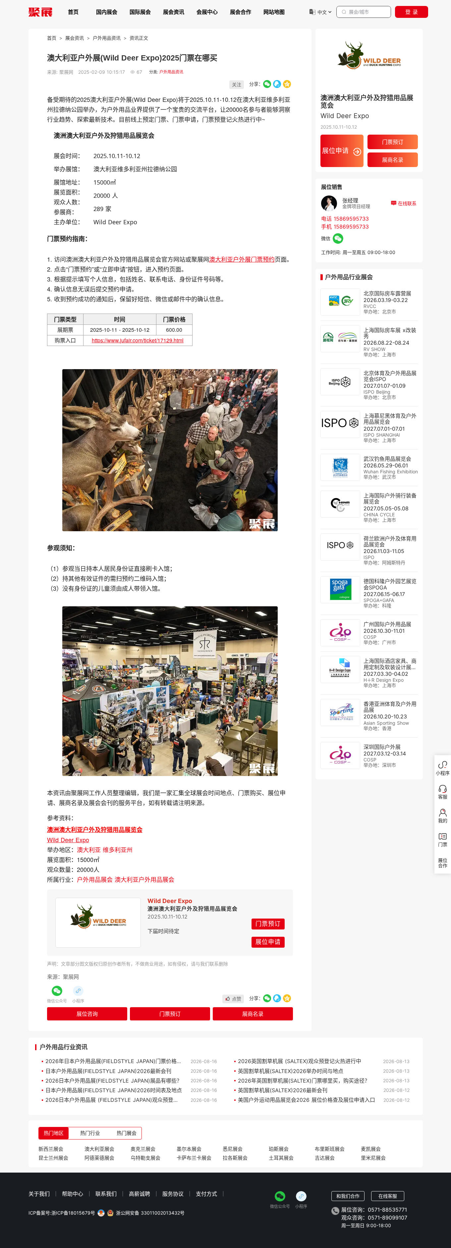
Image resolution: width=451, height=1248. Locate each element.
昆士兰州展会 (53, 1158)
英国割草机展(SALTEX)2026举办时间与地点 (290, 1071)
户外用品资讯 (107, 38)
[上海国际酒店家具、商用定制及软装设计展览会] (340, 669)
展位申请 (268, 942)
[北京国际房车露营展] (340, 302)
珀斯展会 (279, 1149)
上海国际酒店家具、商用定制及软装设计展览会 (390, 667)
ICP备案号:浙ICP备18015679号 (61, 1213)
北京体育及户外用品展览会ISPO (390, 376)
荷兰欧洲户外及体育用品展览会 (390, 541)
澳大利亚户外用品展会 (144, 879)
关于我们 (39, 1193)
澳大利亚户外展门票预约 (242, 259)
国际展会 (140, 12)
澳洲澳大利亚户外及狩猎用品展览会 (94, 829)
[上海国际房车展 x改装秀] (340, 339)
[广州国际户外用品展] (340, 633)
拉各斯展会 (235, 1158)
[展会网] (40, 12)
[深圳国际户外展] (340, 755)
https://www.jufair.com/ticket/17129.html (138, 340)
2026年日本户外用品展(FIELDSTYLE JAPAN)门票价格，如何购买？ (126, 1061)
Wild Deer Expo (68, 839)
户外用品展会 (96, 879)
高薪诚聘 (139, 1193)
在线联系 (406, 203)
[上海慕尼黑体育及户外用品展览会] (340, 424)
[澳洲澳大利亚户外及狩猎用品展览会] (98, 922)
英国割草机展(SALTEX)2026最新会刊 (282, 1090)
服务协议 (173, 1193)
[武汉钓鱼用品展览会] (340, 467)
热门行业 (90, 1133)
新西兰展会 (50, 1149)
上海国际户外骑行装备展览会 (390, 498)
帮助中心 (72, 1193)
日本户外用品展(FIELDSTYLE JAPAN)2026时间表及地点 (113, 1090)
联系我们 (106, 1193)
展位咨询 (87, 1014)
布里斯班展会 (330, 1149)
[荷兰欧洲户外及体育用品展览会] (340, 547)
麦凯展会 (371, 1149)
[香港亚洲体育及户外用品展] (340, 712)
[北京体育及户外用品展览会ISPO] (340, 382)
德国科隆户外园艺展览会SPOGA (390, 584)
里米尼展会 (373, 1158)
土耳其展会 (281, 1158)
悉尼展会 (233, 1149)
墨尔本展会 (189, 1149)
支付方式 (206, 1193)
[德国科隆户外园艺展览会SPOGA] (340, 590)
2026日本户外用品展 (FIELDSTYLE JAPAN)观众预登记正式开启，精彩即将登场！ (143, 1100)
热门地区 (54, 1133)
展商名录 (252, 1014)
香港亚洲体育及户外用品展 (390, 707)
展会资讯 (173, 12)
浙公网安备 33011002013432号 (150, 1213)
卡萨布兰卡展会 (194, 1158)
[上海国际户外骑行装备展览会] (340, 504)
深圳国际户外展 (382, 747)
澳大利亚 (90, 849)
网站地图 (274, 12)
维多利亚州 (118, 849)
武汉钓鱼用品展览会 (387, 458)
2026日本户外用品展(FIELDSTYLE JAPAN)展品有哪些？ (113, 1080)
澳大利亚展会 (99, 1149)
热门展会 (127, 1133)
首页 (73, 12)
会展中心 (207, 12)
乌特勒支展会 (145, 1158)
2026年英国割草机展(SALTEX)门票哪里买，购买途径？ (304, 1080)
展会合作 (240, 12)
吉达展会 (325, 1158)
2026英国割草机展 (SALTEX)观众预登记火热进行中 (299, 1061)
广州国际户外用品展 (387, 624)
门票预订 (268, 924)
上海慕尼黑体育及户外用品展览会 (390, 418)
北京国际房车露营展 (387, 293)
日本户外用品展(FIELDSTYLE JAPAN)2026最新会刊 (108, 1071)
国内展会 (106, 12)
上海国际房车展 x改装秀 (390, 333)
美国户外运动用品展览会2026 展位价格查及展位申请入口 (306, 1100)
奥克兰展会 (143, 1149)
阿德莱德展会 (99, 1158)
